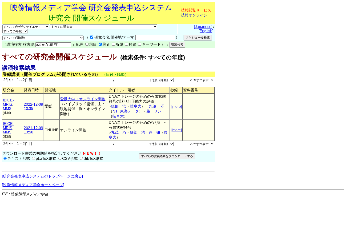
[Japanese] (203, 27)
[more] (176, 106)
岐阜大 (135, 106)
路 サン (153, 111)
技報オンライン (194, 15)
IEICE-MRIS (8, 102)
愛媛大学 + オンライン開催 (82, 99)
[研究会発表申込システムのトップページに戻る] (42, 176)
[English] (206, 31)
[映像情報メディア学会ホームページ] (33, 185)
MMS (7, 109)
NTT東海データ (126, 111)
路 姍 (154, 132)
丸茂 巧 (156, 106)
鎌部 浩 (118, 106)
